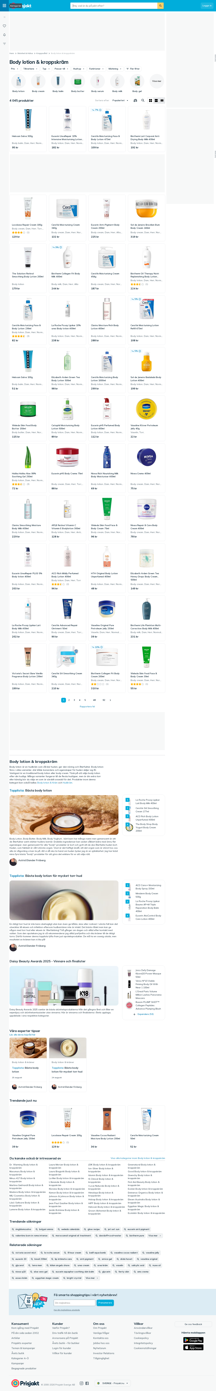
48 (94, 700)
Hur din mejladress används (67, 1310)
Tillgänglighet (101, 1358)
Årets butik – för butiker (65, 1343)
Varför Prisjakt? (61, 1327)
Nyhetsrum (99, 1348)
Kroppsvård (41, 53)
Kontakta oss (100, 1338)
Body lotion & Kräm (47, 782)
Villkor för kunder (62, 1353)
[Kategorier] (4, 5)
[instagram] (81, 1383)
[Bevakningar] (4, 35)
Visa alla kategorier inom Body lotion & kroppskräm (138, 1158)
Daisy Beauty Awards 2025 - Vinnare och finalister (47, 961)
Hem (11, 53)
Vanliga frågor (101, 1332)
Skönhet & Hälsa (25, 53)
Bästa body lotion (38, 790)
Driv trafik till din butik (65, 1332)
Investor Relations (103, 1353)
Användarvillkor (143, 1327)
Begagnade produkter (23, 1368)
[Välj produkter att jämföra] (135, 100)
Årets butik (17, 1353)
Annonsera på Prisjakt (65, 1338)
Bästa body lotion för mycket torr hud (53, 876)
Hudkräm (67, 782)
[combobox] (113, 6)
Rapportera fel (87, 706)
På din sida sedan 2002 (25, 1332)
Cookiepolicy (141, 1338)
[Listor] (4, 26)
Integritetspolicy (143, 1343)
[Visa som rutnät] (150, 100)
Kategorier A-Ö (20, 1358)
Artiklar (15, 1338)
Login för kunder (61, 1348)
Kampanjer (17, 1363)
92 (104, 700)
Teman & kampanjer (23, 1348)
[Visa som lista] (156, 100)
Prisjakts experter (21, 1343)
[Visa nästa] (110, 700)
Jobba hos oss (101, 1343)
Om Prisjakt (100, 1327)
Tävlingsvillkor (142, 1332)
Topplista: (16, 790)
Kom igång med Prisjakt (25, 1327)
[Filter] (4, 44)
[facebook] (87, 1383)
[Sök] (160, 6)
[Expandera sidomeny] (4, 17)
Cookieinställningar (145, 1348)
